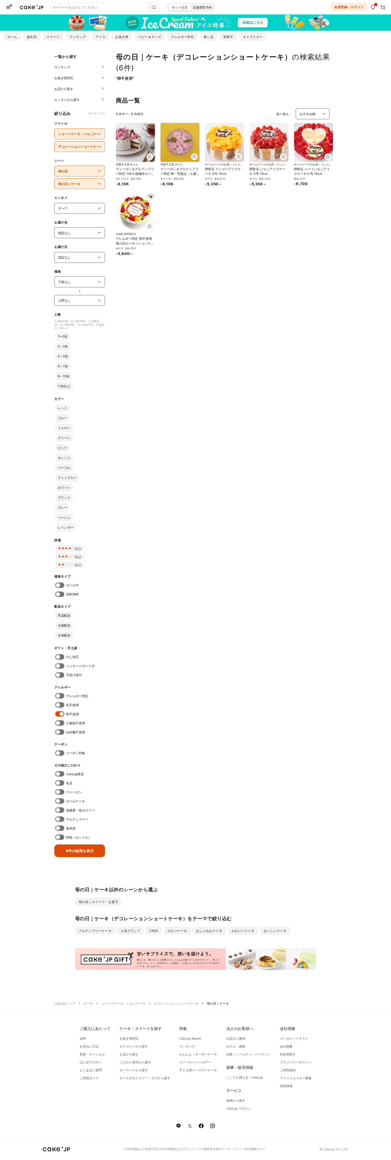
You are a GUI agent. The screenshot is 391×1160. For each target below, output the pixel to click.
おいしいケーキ (275, 931)
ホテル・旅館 (235, 1046)
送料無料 (72, 594)
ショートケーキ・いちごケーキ (123, 1003)
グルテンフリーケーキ (95, 931)
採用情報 (286, 1086)
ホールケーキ (75, 801)
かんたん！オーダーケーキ (198, 1054)
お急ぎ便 (121, 37)
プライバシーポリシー (296, 1062)
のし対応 (72, 657)
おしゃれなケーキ (209, 931)
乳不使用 (72, 705)
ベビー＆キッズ (149, 37)
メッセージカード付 (80, 666)
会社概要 (286, 1046)
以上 (78, 548)
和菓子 (228, 37)
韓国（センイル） (79, 837)
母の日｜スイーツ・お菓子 (98, 902)
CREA (153, 931)
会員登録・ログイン (349, 7)
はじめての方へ (91, 1062)
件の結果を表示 (80, 851)
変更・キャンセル (92, 1054)
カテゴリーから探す (133, 1046)
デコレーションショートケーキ (176, 1003)
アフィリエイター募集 (296, 1078)
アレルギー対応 (182, 37)
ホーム (12, 37)
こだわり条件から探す (135, 1062)
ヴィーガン (74, 792)
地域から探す (235, 1100)
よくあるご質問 (91, 1070)
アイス (100, 37)
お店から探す (128, 1054)
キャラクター (253, 37)
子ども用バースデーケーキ (198, 1070)
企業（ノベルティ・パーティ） (248, 1054)
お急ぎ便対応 (128, 1038)
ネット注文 (180, 7)
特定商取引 (288, 1054)
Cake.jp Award (190, 1038)
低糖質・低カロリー (80, 810)
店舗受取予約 (202, 7)
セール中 (72, 585)
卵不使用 (72, 714)
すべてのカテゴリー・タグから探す (144, 1078)
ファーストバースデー (195, 1062)
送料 (83, 1038)
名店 (69, 783)
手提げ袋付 (74, 675)
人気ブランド (130, 931)
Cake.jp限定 (75, 774)
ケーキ (88, 1003)
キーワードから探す (133, 1070)
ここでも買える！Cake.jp (244, 1077)
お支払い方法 (89, 1046)
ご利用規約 (288, 1070)
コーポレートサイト (294, 1038)
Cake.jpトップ (64, 1003)
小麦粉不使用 (75, 723)
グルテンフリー (77, 819)
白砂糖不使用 (75, 732)
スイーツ (53, 37)
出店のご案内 (235, 1038)
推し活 (209, 37)
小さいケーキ (177, 931)
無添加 (71, 828)
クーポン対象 (75, 753)
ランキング (77, 37)
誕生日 (32, 37)
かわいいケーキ (243, 931)
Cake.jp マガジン (238, 1108)
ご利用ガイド (89, 1078)
